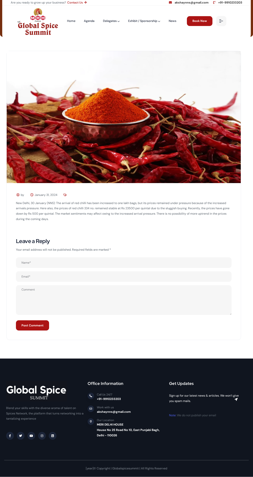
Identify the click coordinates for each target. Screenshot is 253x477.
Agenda (89, 21)
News (172, 21)
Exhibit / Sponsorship (142, 21)
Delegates (110, 21)
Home (71, 21)
